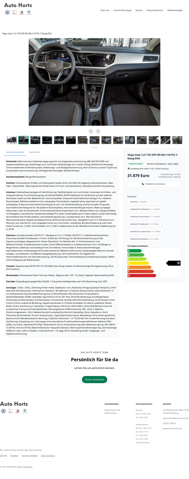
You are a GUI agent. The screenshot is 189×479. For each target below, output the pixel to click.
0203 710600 (173, 164)
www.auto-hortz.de (172, 428)
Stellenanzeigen (175, 10)
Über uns (104, 10)
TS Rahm (14, 455)
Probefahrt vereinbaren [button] (155, 184)
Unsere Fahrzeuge (122, 10)
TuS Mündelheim (29, 455)
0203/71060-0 (169, 423)
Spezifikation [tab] (34, 152)
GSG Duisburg (48, 455)
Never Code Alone (24, 467)
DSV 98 (3, 455)
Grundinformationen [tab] (15, 152)
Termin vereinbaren (94, 379)
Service (139, 10)
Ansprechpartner (155, 10)
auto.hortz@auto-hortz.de (175, 418)
